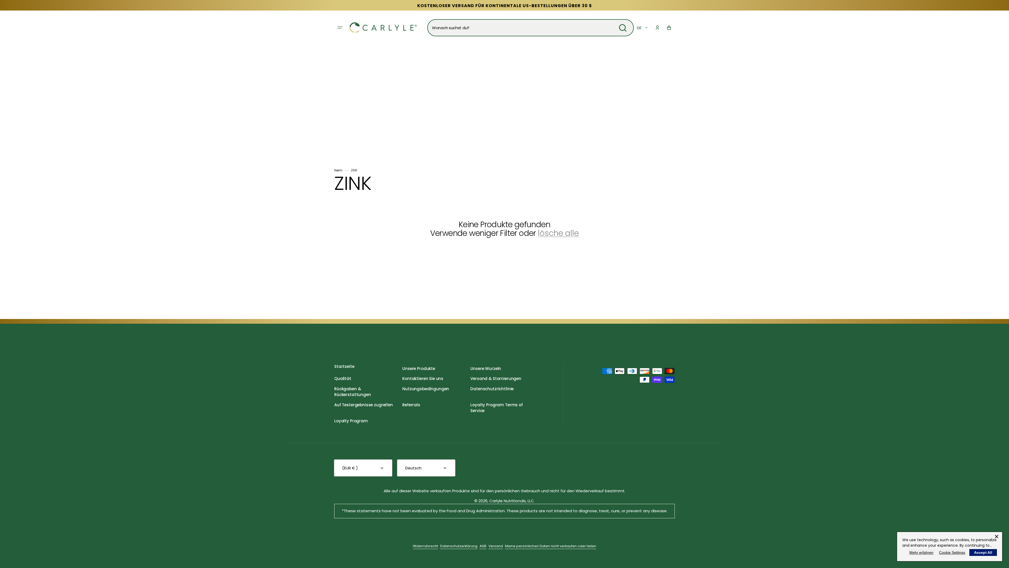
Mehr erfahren (921, 552)
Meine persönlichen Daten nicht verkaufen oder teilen (550, 546)
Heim (338, 170)
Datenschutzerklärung (458, 546)
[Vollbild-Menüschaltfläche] (340, 27)
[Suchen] (623, 27)
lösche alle (558, 233)
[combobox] (530, 27)
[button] (657, 27)
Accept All (983, 552)
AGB (483, 546)
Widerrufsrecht (425, 546)
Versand (495, 546)
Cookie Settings (952, 552)
